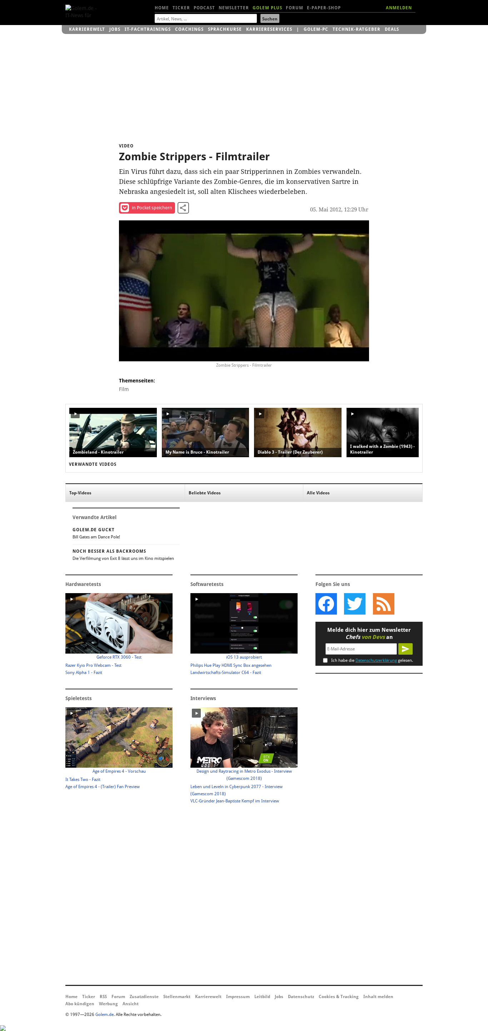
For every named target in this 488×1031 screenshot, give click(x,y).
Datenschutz (301, 996)
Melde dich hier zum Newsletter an (369, 633)
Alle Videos (318, 492)
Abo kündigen (79, 1003)
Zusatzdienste (144, 996)
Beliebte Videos (205, 492)
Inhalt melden (378, 996)
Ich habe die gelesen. (372, 660)
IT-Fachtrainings (148, 29)
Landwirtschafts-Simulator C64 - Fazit (225, 672)
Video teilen (183, 208)
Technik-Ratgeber (356, 29)
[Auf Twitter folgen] (354, 604)
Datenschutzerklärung (376, 660)
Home (162, 7)
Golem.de (104, 1014)
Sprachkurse (225, 29)
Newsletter (234, 7)
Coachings (189, 29)
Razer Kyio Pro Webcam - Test (93, 665)
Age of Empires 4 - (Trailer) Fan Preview (102, 786)
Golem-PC (316, 29)
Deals (392, 29)
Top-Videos (80, 492)
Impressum (238, 996)
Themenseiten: (137, 380)
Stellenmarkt (176, 996)
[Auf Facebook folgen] (326, 604)
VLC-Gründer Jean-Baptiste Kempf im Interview (234, 800)
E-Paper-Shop (324, 7)
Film (124, 389)
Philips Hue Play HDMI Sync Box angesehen (231, 665)
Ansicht (131, 1003)
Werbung (108, 1003)
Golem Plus (267, 7)
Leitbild (262, 996)
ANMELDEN (399, 7)
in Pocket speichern (152, 207)
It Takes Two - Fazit (82, 779)
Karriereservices (269, 29)
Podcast (204, 7)
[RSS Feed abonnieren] (383, 604)
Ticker (181, 7)
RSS (103, 996)
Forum (294, 7)
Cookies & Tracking (339, 996)
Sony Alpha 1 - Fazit (83, 672)
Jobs (114, 29)
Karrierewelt (87, 29)
